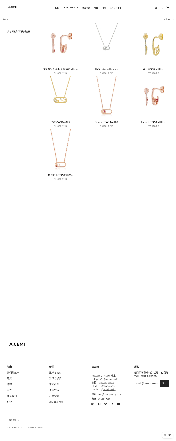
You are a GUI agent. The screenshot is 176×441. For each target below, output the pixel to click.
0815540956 (104, 398)
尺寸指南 (54, 396)
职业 (9, 402)
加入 (165, 383)
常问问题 (54, 384)
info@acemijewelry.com (109, 394)
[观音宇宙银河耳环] (153, 44)
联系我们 (12, 396)
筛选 (4, 19)
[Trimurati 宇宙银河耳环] (153, 97)
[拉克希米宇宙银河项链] (60, 150)
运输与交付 (55, 372)
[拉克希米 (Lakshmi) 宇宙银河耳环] (60, 44)
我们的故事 (13, 372)
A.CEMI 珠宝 (110, 375)
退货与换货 (55, 378)
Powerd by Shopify (35, 427)
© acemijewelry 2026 (16, 427)
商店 (9, 378)
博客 (9, 384)
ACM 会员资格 (56, 402)
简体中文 (13, 420)
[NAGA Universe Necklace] (106, 44)
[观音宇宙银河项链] (60, 97)
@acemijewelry (111, 379)
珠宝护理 (54, 390)
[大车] (167, 7)
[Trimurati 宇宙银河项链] (106, 97)
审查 (9, 390)
